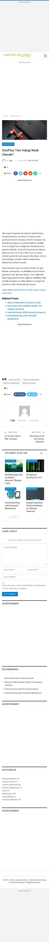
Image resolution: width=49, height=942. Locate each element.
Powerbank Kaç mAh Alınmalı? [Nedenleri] (23, 693)
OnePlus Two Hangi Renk (31, 380)
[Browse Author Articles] (24, 411)
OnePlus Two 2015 (14, 380)
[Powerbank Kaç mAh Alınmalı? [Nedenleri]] (14, 493)
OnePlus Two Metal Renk (11, 383)
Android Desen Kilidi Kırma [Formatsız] (26, 312)
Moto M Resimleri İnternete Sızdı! (24, 302)
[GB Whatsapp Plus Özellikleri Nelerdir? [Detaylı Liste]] (14, 466)
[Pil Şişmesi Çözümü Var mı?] (35, 466)
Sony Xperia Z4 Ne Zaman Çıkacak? (37, 439)
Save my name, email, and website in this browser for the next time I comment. (24, 586)
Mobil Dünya (8, 144)
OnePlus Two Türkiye (29, 383)
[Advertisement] (24, 28)
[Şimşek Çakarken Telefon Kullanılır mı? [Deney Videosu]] (35, 493)
